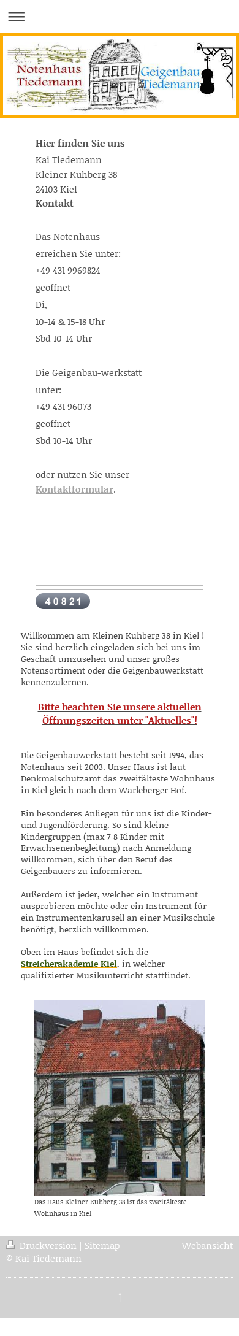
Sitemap (102, 1245)
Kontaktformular (74, 489)
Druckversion (48, 1245)
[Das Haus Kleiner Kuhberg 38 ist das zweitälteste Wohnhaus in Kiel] (119, 1098)
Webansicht (207, 1245)
